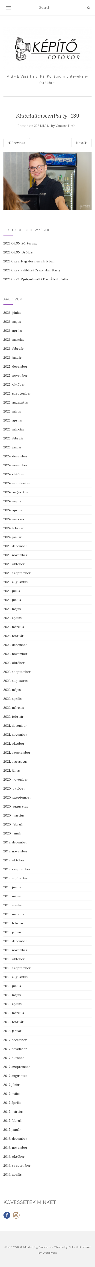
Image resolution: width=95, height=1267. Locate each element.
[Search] (88, 7)
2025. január (12, 447)
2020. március (13, 815)
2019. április (12, 905)
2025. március (13, 429)
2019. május (12, 896)
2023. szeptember (17, 573)
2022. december (15, 645)
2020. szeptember (17, 797)
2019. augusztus (15, 878)
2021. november (15, 734)
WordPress (50, 1252)
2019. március (13, 914)
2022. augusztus (15, 681)
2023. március (13, 627)
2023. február (13, 636)
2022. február (13, 717)
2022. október (14, 663)
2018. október (14, 959)
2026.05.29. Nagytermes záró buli (28, 261)
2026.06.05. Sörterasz (20, 243)
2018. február (13, 1022)
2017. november (15, 1049)
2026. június (12, 313)
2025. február (13, 438)
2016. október (14, 1156)
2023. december (15, 546)
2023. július (11, 591)
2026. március (13, 339)
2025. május (12, 411)
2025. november (15, 375)
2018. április (12, 1004)
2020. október (14, 788)
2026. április (12, 330)
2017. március (13, 1112)
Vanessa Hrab (65, 126)
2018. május (12, 995)
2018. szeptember (17, 968)
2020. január (12, 833)
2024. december (15, 456)
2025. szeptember (17, 393)
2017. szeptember (16, 1067)
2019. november (15, 851)
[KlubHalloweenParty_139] (47, 181)
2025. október (14, 384)
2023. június (12, 600)
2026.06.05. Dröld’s (18, 252)
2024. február (13, 528)
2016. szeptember (17, 1165)
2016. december (15, 1138)
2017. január (12, 1130)
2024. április (12, 510)
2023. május (12, 609)
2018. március (13, 1013)
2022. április (12, 699)
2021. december (15, 726)
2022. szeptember (17, 672)
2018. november (15, 950)
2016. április (12, 1174)
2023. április (12, 618)
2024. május (12, 501)
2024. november (15, 465)
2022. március (13, 708)
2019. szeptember (17, 869)
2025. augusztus (15, 402)
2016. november (15, 1147)
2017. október (13, 1058)
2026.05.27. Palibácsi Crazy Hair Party (31, 270)
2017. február (13, 1121)
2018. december (15, 941)
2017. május (11, 1094)
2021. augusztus (15, 761)
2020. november (15, 779)
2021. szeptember (16, 752)
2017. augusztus (15, 1076)
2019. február (13, 923)
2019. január (12, 932)
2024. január (12, 537)
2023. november (15, 555)
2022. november (15, 654)
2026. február (13, 348)
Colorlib (73, 1247)
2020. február (13, 824)
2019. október (14, 860)
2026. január (12, 357)
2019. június (12, 887)
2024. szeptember (17, 483)
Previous (18, 143)
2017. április (12, 1103)
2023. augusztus (15, 582)
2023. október (14, 564)
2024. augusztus (15, 492)
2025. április (12, 420)
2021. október (13, 743)
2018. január (12, 1031)
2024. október (14, 474)
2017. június (12, 1085)
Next (80, 143)
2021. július (11, 770)
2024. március (13, 519)
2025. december (15, 366)
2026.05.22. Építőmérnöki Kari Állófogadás (35, 279)
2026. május (12, 322)
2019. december (15, 842)
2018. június (12, 986)
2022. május (12, 690)
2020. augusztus (15, 806)
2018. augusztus (15, 977)
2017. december (15, 1040)
